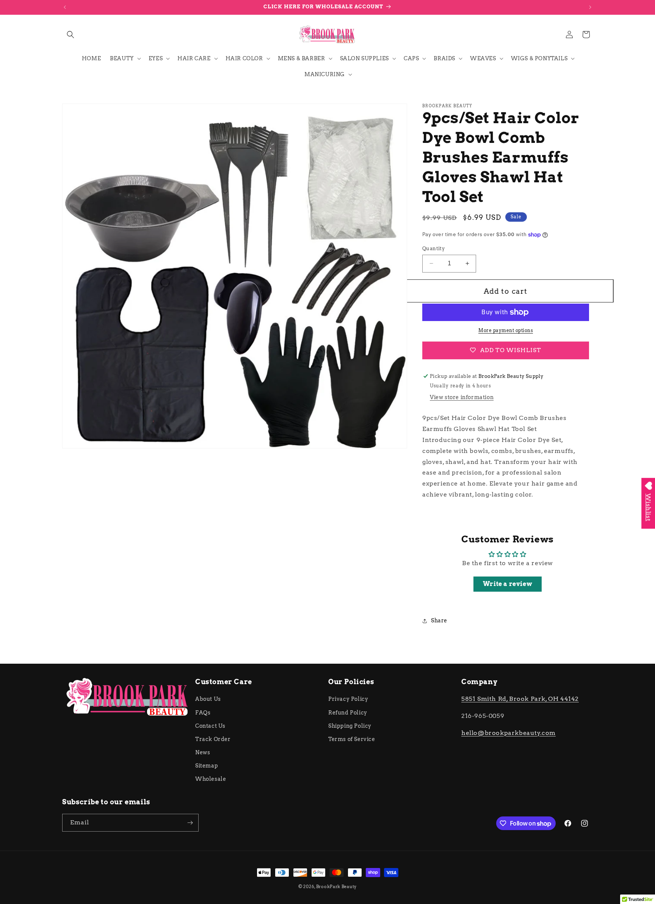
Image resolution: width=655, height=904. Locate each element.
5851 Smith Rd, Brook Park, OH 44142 (520, 698)
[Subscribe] (190, 823)
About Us (208, 699)
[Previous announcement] (64, 7)
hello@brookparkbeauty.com (508, 732)
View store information (462, 397)
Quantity (433, 248)
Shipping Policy (349, 726)
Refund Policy (347, 713)
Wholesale (210, 779)
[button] (70, 34)
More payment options (505, 330)
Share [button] (439, 620)
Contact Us (210, 726)
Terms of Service (351, 739)
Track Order (213, 739)
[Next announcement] (590, 7)
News (202, 752)
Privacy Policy (348, 699)
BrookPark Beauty (336, 886)
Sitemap (206, 766)
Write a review (507, 584)
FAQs (202, 713)
